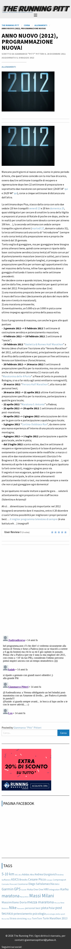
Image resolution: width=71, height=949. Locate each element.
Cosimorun (23, 884)
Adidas (25, 874)
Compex (49, 880)
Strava (13, 918)
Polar (52, 908)
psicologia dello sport (55, 914)
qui (66, 188)
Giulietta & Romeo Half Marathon (44, 344)
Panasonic (20, 908)
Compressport (59, 879)
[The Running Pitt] (35, 9)
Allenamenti (9, 66)
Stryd (29, 919)
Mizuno (57, 903)
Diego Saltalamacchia (41, 884)
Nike (13, 907)
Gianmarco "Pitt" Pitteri (27, 727)
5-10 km (8, 874)
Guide (23, 889)
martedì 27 (38, 228)
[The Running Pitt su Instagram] (28, 946)
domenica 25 (57, 208)
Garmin (8, 889)
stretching (22, 918)
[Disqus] (35, 589)
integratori (54, 889)
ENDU (56, 884)
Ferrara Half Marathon (35, 384)
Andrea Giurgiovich (46, 874)
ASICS (15, 879)
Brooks (23, 879)
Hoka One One (35, 889)
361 (16, 874)
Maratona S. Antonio (33, 404)
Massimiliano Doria (14, 902)
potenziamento (23, 914)
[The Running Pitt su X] (26, 946)
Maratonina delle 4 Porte (17, 376)
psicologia (39, 914)
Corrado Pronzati (9, 884)
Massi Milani (41, 896)
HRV (46, 889)
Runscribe (5, 919)
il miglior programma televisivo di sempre (33, 519)
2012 (20, 875)
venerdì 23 (34, 208)
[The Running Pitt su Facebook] (23, 946)
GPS (17, 889)
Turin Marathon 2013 (55, 918)
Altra (32, 874)
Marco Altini (24, 897)
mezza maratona (40, 902)
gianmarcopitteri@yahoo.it (40, 940)
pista (44, 908)
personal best (33, 908)
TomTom (37, 918)
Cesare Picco (37, 879)
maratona (10, 896)
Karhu (64, 889)
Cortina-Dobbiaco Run (34, 424)
